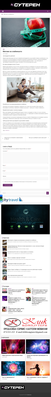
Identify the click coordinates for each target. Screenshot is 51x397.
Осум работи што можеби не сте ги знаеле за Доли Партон (16, 291)
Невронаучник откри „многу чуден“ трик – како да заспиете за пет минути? (16, 310)
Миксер (9, 288)
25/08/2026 (10, 303)
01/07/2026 (29, 358)
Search (47, 193)
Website (4, 176)
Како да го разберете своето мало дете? (38, 137)
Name (4, 165)
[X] (1, 198)
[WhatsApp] (1, 199)
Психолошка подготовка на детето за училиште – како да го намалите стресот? (40, 291)
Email (4, 170)
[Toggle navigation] (2, 11)
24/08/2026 (34, 305)
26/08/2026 (34, 294)
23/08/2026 (10, 313)
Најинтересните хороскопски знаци (12, 355)
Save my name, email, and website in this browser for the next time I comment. (20, 181)
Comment (5, 151)
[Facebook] (1, 196)
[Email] (1, 201)
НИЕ (4, 49)
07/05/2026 (4, 379)
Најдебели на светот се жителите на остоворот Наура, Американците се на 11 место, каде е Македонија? (39, 300)
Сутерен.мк (29, 394)
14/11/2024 (5, 53)
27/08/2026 (10, 294)
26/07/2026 (4, 357)
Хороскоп (5, 352)
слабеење (7, 130)
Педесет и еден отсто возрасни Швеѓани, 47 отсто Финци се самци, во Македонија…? (16, 300)
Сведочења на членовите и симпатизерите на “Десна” (13, 138)
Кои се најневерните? (8, 377)
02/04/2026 (29, 379)
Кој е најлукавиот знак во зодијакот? (37, 377)
